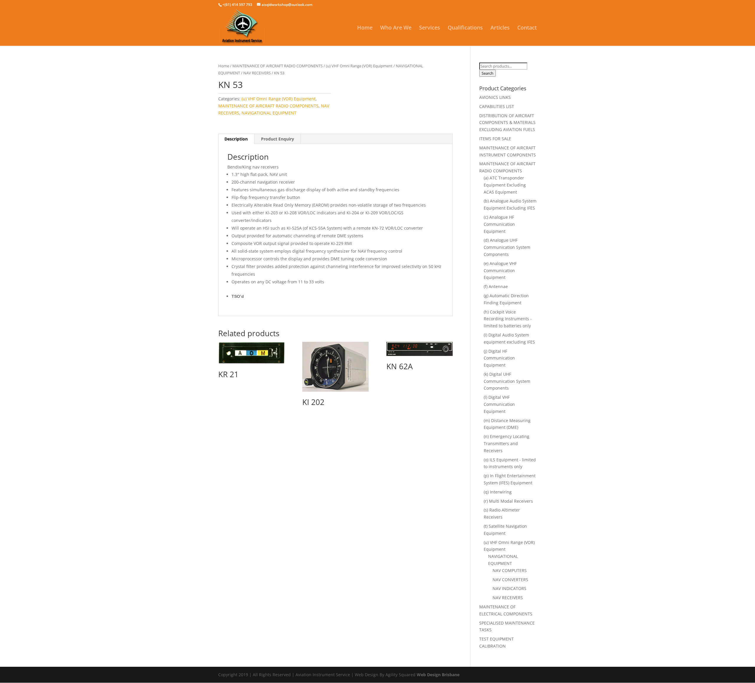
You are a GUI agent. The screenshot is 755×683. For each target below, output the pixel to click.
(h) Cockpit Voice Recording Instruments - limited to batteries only (508, 319)
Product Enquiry (277, 139)
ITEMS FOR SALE (495, 138)
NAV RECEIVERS (257, 73)
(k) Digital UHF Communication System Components (507, 381)
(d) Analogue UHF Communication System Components (507, 247)
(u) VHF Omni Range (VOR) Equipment (359, 65)
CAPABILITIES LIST (496, 106)
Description (236, 139)
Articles (500, 28)
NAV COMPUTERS (510, 570)
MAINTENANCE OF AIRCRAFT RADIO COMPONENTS (277, 65)
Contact (527, 28)
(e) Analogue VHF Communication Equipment (500, 270)
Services (429, 28)
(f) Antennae (496, 286)
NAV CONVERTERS (510, 579)
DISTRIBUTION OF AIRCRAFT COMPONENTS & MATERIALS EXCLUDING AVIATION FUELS (507, 123)
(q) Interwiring (498, 492)
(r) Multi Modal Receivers (508, 501)
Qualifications (465, 28)
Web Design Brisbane (438, 674)
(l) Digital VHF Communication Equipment (499, 404)
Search (487, 73)
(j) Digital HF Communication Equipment (499, 358)
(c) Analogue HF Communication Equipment (499, 224)
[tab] (236, 139)
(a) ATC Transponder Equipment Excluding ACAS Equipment (505, 185)
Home (364, 28)
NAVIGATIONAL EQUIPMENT (269, 113)
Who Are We (395, 28)
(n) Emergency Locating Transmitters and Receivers (506, 443)
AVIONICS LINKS (495, 97)
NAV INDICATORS (509, 588)
